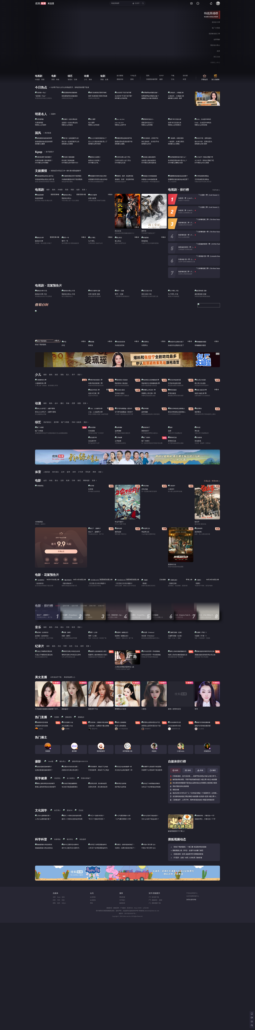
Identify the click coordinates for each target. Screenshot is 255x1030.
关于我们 (122, 900)
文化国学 (41, 810)
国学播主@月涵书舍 (121, 98)
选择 (169, 431)
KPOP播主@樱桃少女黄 (175, 162)
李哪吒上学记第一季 (148, 393)
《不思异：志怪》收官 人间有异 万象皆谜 (187, 857)
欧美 (73, 627)
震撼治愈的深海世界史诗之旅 (205, 655)
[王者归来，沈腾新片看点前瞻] (101, 722)
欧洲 (67, 480)
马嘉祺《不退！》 (201, 636)
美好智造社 (47, 422)
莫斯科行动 (172, 564)
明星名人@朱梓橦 (147, 125)
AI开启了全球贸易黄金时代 (97, 848)
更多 (82, 189)
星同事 (56, 422)
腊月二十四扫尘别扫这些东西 (72, 819)
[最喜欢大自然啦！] (101, 157)
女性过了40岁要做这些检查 (151, 787)
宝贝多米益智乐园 (174, 383)
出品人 (64, 903)
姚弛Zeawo (54, 114)
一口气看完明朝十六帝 (123, 819)
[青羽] (207, 694)
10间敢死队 (39, 522)
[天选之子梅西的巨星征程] (47, 651)
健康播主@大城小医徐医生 (149, 98)
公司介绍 (146, 908)
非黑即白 (144, 345)
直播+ (161, 900)
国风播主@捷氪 (120, 144)
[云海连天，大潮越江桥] (180, 93)
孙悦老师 (82, 839)
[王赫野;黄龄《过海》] (180, 632)
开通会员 (204, 79)
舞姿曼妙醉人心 (69, 677)
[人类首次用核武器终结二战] (127, 657)
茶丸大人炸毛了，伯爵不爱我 (45, 412)
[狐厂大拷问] (154, 437)
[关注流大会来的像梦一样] (127, 767)
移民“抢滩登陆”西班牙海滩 (97, 96)
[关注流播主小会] (74, 722)
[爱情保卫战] (180, 437)
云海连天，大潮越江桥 (176, 96)
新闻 (132, 79)
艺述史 (81, 810)
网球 (94, 472)
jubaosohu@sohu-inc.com (152, 910)
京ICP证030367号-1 (130, 913)
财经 (82, 646)
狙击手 (197, 522)
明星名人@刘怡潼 (93, 125)
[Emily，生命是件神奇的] (207, 119)
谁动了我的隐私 (40, 344)
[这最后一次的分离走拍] (74, 119)
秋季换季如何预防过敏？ (150, 96)
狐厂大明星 (65, 422)
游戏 (189, 770)
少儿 (85, 79)
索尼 (79, 480)
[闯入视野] (101, 119)
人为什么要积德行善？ (43, 819)
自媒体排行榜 (177, 761)
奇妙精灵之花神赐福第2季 (150, 383)
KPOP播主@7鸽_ (93, 162)
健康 (161, 79)
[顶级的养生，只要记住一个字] (207, 816)
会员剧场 (93, 900)
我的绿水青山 (66, 198)
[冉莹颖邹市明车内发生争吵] (101, 176)
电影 (53, 76)
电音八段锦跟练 (120, 726)
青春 (90, 79)
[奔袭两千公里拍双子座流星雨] (154, 767)
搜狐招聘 (116, 908)
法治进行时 (92, 441)
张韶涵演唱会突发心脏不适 (44, 179)
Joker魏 (50, 761)
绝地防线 (144, 241)
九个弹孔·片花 (173, 294)
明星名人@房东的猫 (201, 125)
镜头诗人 (62, 761)
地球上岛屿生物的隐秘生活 (177, 655)
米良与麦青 (92, 198)
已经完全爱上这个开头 (123, 160)
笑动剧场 (198, 441)
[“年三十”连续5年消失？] (101, 816)
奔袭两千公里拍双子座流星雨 (151, 770)
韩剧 (72, 189)
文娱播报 (41, 170)
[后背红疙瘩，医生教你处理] (101, 783)
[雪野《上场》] (101, 632)
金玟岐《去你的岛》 (42, 636)
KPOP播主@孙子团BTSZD (70, 162)
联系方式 (130, 908)
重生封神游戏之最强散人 (177, 412)
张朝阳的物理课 (151, 79)
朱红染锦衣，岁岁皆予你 (150, 141)
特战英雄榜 (39, 198)
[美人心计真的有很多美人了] (101, 138)
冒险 (62, 374)
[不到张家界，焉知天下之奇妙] (101, 767)
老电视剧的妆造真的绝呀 (44, 141)
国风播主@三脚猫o (174, 144)
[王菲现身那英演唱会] (207, 176)
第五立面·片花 (146, 294)
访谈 (75, 79)
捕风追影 (118, 532)
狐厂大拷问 (145, 441)
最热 (53, 189)
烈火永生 (118, 231)
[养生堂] (207, 427)
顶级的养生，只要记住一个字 (205, 819)
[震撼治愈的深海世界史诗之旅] (207, 651)
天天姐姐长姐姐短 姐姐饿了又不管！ (48, 709)
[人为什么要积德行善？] (47, 816)
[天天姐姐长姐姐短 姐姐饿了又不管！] (47, 694)
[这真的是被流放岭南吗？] (47, 767)
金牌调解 (118, 431)
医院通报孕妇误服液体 (70, 96)
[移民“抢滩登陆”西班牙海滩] (101, 93)
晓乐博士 (70, 839)
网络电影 (86, 480)
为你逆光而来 (119, 345)
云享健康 (118, 441)
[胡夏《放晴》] (74, 632)
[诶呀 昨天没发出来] (180, 119)
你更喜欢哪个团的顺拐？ (44, 160)
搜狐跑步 (81, 717)
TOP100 (215, 190)
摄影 (38, 761)
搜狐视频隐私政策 (108, 910)
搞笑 (56, 374)
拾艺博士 (57, 810)
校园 (79, 403)
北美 (62, 480)
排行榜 (185, 75)
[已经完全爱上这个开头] (127, 157)
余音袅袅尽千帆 (56, 677)
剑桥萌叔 (57, 839)
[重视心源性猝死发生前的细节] (47, 783)
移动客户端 (155, 897)
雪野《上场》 (93, 636)
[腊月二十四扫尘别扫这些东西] (74, 816)
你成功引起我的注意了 (176, 345)
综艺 (70, 76)
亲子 (73, 374)
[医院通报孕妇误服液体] (74, 93)
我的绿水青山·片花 (68, 294)
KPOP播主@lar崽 (120, 162)
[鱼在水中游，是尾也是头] (207, 138)
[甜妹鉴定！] (74, 694)
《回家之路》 (173, 583)
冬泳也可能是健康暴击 (70, 787)
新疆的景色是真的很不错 (123, 141)
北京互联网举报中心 (192, 896)
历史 (59, 646)
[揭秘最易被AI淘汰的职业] (47, 845)
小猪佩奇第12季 (40, 383)
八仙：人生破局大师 (95, 412)
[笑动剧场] (207, 437)
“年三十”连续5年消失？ (96, 819)
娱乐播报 (120, 75)
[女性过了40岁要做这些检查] (154, 783)
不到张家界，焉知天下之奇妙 (98, 770)
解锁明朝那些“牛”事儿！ (176, 831)
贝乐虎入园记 (119, 393)
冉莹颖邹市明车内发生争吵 (97, 179)
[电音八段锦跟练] (127, 722)
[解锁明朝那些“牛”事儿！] (180, 822)
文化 (172, 79)
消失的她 (144, 489)
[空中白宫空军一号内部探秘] (154, 651)
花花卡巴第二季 (93, 393)
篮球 (68, 472)
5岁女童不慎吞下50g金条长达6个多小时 (64, 87)
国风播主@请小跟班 (201, 144)
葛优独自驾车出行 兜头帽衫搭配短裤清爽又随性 (67, 170)
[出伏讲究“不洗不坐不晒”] (127, 93)
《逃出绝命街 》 (67, 583)
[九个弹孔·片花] (180, 291)
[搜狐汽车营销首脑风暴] (207, 722)
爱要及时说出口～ (147, 122)
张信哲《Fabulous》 (148, 636)
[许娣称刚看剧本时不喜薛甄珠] (74, 176)
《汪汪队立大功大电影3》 (97, 583)
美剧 (42, 79)
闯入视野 (91, 122)
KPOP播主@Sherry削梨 (202, 162)
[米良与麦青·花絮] (101, 291)
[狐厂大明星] (61, 427)
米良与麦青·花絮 (94, 294)
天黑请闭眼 (39, 122)
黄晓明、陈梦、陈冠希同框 (124, 179)
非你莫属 (91, 431)
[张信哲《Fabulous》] (154, 632)
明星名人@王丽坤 (40, 125)
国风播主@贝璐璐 (67, 144)
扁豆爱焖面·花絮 (200, 294)
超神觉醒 (144, 412)
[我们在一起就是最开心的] (74, 138)
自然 (70, 646)
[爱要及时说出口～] (154, 119)
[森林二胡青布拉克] (180, 694)
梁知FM (69, 810)
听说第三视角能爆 (68, 160)
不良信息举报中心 (192, 893)
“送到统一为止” (40, 96)
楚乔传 (143, 231)
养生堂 (197, 431)
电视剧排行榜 (178, 189)
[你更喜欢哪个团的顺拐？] (47, 157)
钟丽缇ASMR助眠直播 (149, 179)
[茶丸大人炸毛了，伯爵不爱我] (61, 408)
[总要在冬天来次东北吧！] (74, 767)
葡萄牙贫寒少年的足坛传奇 (71, 655)
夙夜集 (90, 345)
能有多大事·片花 (41, 294)
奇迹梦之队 (145, 532)
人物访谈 (46, 472)
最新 (48, 189)
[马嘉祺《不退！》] (207, 632)
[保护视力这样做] (127, 783)
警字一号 (65, 241)
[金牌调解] (127, 427)
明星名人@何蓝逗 (67, 125)
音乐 (38, 627)
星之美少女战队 (200, 383)
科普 (184, 79)
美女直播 (41, 677)
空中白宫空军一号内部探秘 (151, 655)
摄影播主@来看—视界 (175, 98)
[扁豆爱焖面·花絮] (207, 291)
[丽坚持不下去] (101, 694)
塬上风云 (118, 241)
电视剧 (38, 76)
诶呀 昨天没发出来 (174, 122)
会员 (45, 480)
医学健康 (41, 778)
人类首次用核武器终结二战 (124, 667)
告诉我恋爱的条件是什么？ (177, 160)
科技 (63, 900)
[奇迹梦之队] (154, 528)
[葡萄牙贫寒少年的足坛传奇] (74, 651)
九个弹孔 (91, 241)
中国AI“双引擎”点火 (148, 848)
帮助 (91, 903)
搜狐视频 (40, 3)
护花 (63, 345)
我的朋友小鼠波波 (121, 383)
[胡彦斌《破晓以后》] (127, 632)
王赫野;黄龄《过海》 (175, 636)
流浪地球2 (198, 532)
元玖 (46, 133)
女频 (106, 79)
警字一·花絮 (119, 294)
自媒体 (55, 893)
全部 (54, 897)
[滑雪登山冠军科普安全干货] (154, 722)
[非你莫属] (101, 427)
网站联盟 (122, 897)
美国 (53, 79)
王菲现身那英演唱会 (202, 179)
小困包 (143, 709)
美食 (201, 770)
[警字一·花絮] (127, 291)
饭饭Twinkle (50, 151)
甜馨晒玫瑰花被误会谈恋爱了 (178, 179)
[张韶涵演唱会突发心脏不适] (47, 176)
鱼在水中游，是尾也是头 (203, 141)
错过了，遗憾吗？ (94, 532)
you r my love (119, 122)
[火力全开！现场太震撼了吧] (207, 157)
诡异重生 (198, 412)
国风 (147, 75)
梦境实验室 (172, 393)
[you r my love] (127, 119)
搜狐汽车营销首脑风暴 (203, 726)
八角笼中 (171, 489)
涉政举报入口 (190, 900)
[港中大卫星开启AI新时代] (74, 845)
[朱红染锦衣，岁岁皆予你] (154, 138)
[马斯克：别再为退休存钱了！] (127, 845)
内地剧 (37, 79)
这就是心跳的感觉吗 (148, 160)
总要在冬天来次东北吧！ (70, 770)
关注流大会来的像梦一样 (123, 770)
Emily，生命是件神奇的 (203, 122)
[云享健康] (127, 437)
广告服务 (123, 908)
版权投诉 (122, 903)
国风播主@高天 (146, 144)
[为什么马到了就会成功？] (154, 816)
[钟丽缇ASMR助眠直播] (154, 176)
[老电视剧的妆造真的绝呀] (47, 138)
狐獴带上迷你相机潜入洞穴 (97, 655)
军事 (65, 646)
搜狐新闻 (68, 717)
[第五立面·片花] (154, 291)
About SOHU (138, 908)
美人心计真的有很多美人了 (97, 141)
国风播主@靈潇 (40, 144)
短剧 (102, 76)
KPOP (161, 75)
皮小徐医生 (71, 778)
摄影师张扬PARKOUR (80, 761)
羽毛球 (87, 472)
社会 (76, 646)
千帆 (172, 75)
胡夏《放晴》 (66, 636)
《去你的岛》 (40, 583)
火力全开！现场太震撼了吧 (204, 160)
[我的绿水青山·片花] (74, 291)
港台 (56, 480)
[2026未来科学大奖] (180, 722)
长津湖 (90, 489)
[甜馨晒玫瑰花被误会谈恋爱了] (180, 176)
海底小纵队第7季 (201, 393)
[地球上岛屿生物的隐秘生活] (180, 651)
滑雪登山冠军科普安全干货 (151, 726)
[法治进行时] (101, 437)
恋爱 (73, 403)
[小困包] (154, 694)
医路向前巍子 (86, 778)
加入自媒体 (215, 79)
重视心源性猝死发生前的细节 (45, 787)
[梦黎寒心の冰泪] (127, 694)
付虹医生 (57, 778)
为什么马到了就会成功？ (150, 819)
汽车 (58, 900)
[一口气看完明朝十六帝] (127, 816)
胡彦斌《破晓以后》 (122, 636)
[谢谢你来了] (154, 427)
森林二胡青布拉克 (174, 709)
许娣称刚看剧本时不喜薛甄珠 (72, 179)
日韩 (73, 480)
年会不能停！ (119, 522)
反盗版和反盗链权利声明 (130, 910)
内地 (57, 79)
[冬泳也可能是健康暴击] (74, 783)
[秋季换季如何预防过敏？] (154, 93)
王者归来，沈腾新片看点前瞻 (98, 726)
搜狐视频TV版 (156, 903)
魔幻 (62, 403)
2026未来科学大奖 (174, 726)
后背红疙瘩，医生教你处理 (97, 787)
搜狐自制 (120, 79)
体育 (38, 472)
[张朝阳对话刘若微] (47, 722)
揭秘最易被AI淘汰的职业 (44, 848)
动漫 (86, 76)
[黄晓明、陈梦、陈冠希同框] (127, 176)
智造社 (70, 79)
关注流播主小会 (67, 726)
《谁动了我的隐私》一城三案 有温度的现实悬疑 (189, 847)
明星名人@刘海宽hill (174, 125)
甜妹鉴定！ (66, 709)
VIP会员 (133, 75)
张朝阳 (56, 717)
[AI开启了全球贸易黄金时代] (101, 845)
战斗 (56, 403)
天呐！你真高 (76, 422)
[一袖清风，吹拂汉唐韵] (180, 138)
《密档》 (198, 583)
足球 (62, 472)
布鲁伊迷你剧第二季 (95, 383)
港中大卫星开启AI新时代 (70, 848)
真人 (67, 374)
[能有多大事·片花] (47, 291)
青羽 (196, 709)
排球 (74, 472)
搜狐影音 (154, 900)
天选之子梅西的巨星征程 (44, 655)
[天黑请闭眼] (47, 119)
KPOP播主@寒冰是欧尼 (148, 162)
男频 (102, 79)
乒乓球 (80, 472)
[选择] (180, 427)
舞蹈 (214, 770)
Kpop (58, 897)
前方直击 (55, 472)
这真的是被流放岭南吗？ (44, 770)
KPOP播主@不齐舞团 (41, 162)
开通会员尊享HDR (211, 481)
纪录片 (39, 646)
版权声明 (118, 910)
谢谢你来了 (145, 431)
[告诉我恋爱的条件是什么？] (180, 157)
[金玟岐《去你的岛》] (47, 632)
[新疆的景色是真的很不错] (127, 138)
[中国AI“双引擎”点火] (154, 845)
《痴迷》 (144, 583)
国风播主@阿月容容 (94, 144)
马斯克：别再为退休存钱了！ (125, 848)
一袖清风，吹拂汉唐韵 (176, 141)
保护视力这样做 (120, 787)
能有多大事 (39, 241)
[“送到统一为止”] (47, 93)
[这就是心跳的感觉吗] (154, 157)
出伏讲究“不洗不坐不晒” (123, 96)
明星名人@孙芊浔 (120, 125)
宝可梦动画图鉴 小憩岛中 (124, 412)
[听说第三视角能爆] (74, 157)
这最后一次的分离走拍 (70, 122)
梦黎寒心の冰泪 (120, 709)
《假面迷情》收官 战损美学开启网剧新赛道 (188, 854)
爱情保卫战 (172, 441)
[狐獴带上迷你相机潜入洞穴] (101, 651)
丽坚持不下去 (93, 709)
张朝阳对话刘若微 (41, 726)
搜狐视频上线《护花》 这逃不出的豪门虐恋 (188, 850)
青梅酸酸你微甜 (200, 345)
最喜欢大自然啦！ (94, 160)
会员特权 (93, 897)
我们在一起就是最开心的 (70, 141)
